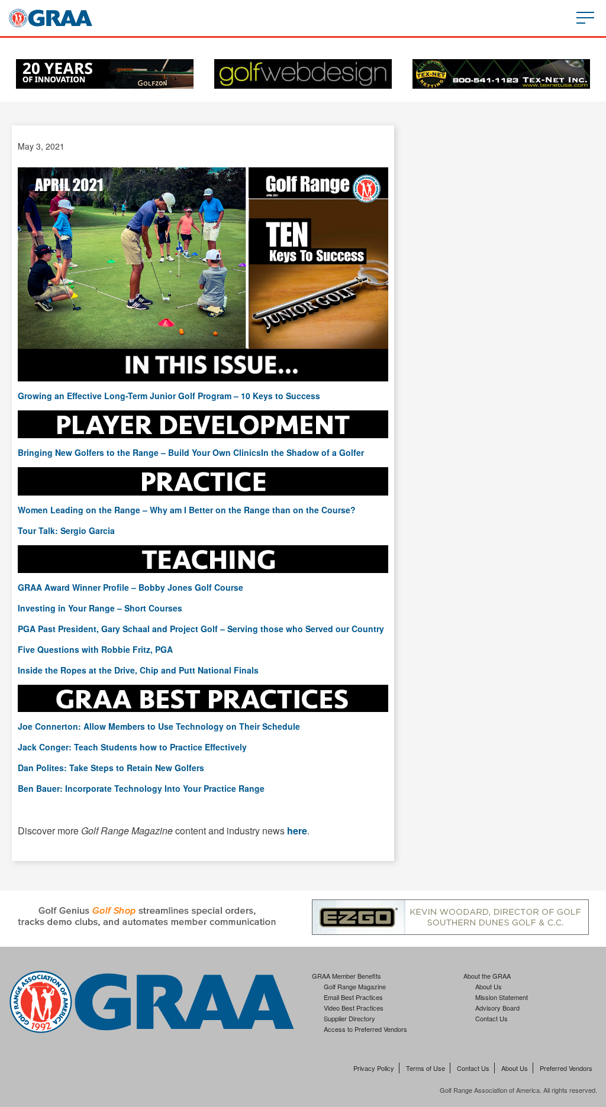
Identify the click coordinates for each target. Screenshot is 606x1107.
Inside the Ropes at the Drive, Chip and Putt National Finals (138, 670)
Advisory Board (497, 1007)
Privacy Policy (373, 1068)
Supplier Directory (349, 1018)
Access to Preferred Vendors (365, 1029)
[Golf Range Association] (50, 18)
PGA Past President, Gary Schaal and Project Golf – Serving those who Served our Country (201, 629)
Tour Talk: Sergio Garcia (66, 530)
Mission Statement (501, 997)
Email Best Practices (353, 997)
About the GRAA (487, 975)
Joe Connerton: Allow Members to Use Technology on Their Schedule (159, 726)
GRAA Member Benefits (346, 975)
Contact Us (491, 1018)
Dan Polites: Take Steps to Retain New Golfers (111, 767)
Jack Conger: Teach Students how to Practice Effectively (132, 747)
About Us (488, 986)
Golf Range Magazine (355, 986)
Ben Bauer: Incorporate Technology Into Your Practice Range (141, 788)
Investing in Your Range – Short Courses (100, 608)
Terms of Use (425, 1068)
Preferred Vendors (566, 1068)
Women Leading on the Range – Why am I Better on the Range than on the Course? (187, 510)
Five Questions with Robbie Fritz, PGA (95, 649)
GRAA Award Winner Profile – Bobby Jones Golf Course (130, 587)
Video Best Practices (353, 1007)
